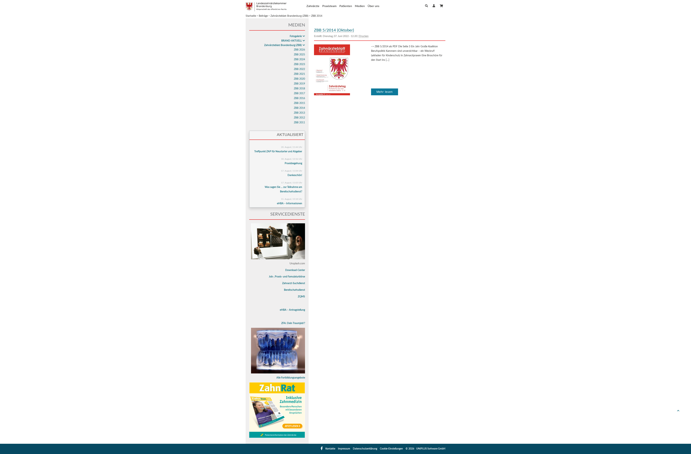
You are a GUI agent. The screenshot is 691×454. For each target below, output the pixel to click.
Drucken (364, 36)
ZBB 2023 (299, 64)
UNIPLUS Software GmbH (430, 449)
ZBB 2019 (299, 84)
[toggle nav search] (426, 6)
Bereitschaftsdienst (294, 290)
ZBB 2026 (299, 50)
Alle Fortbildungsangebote (290, 378)
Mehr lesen (384, 91)
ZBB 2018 (299, 88)
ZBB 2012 (299, 118)
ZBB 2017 (299, 93)
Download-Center (295, 270)
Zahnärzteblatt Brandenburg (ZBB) (289, 16)
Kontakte (330, 449)
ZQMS (301, 296)
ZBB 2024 (299, 59)
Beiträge (263, 16)
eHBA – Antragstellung (292, 310)
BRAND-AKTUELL (291, 41)
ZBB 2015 (299, 103)
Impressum (344, 449)
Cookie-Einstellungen (391, 449)
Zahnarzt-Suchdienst (293, 283)
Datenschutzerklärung (365, 449)
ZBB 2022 (299, 69)
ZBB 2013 (299, 113)
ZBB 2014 (316, 16)
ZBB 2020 (299, 79)
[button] (433, 6)
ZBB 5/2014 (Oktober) (334, 30)
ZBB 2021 (299, 74)
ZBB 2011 (299, 122)
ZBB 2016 (299, 98)
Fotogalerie (296, 36)
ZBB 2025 (299, 54)
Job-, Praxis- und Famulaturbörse (287, 276)
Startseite (251, 16)
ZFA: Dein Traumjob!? (293, 323)
